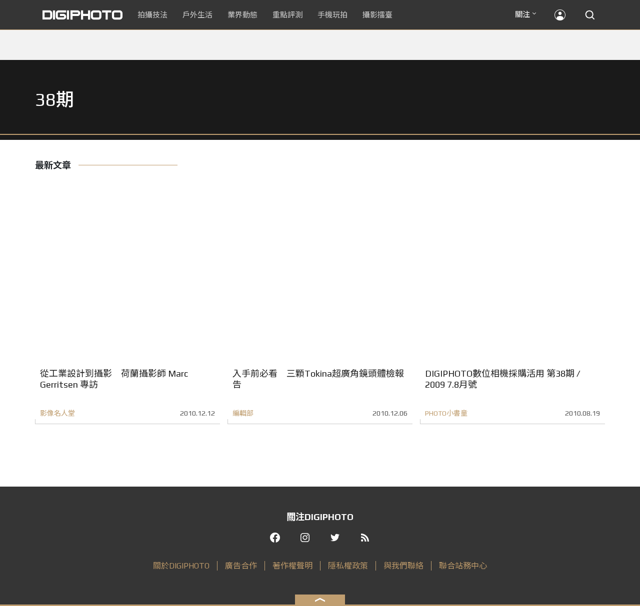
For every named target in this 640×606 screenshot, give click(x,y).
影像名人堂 (57, 413)
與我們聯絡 (404, 566)
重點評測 (287, 14)
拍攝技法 (153, 14)
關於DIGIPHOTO (181, 566)
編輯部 (243, 413)
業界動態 (243, 14)
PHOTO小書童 (446, 413)
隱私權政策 (348, 566)
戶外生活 (197, 14)
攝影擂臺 (377, 14)
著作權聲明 (292, 566)
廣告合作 (241, 566)
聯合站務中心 (463, 566)
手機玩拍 (333, 14)
